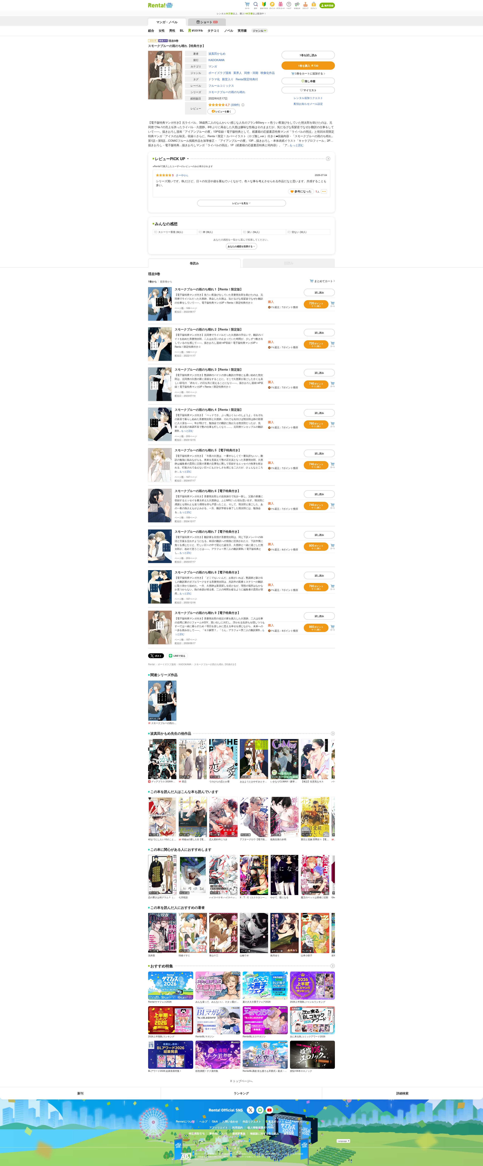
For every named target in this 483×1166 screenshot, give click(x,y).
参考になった (303, 191)
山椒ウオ (244, 955)
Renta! (151, 664)
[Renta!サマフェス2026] (169, 5)
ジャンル (258, 30)
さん (182, 175)
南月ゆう (274, 955)
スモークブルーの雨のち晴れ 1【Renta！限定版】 (209, 289)
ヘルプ (203, 1121)
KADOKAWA (216, 60)
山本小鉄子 (306, 955)
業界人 (237, 73)
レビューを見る (240, 203)
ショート (208, 22)
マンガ (212, 66)
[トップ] (156, 5)
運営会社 (289, 1133)
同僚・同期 (251, 73)
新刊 (80, 1093)
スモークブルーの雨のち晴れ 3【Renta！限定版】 (209, 369)
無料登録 (328, 5)
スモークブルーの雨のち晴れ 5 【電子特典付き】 (208, 450)
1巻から (152, 281)
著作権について (218, 1133)
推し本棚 (310, 81)
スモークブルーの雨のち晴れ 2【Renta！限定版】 (209, 329)
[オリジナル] (195, 30)
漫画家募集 (238, 1133)
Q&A (215, 1121)
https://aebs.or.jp (201, 1159)
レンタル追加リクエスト (308, 98)
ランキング (241, 1093)
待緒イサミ (184, 955)
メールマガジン (298, 1121)
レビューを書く (223, 111)
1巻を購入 (308, 65)
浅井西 (151, 955)
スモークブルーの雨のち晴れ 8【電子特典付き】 (208, 572)
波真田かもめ (216, 53)
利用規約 (237, 1127)
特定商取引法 (197, 1133)
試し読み (319, 292)
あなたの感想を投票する (240, 246)
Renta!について (185, 1121)
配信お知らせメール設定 (308, 104)
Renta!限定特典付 (247, 79)
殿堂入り (227, 79)
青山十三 (213, 955)
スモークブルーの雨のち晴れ (226, 92)
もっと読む (297, 145)
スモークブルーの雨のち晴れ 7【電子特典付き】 (208, 531)
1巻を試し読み (308, 55)
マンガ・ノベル (167, 22)
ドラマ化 (214, 79)
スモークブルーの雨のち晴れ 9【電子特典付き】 (208, 613)
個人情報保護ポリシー (260, 1127)
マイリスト (310, 90)
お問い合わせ (230, 1121)
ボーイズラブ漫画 (219, 73)
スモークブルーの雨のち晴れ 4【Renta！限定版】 (209, 409)
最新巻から (166, 281)
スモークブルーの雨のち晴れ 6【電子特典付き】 (208, 491)
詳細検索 (402, 1093)
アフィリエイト (218, 1127)
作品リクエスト (252, 1121)
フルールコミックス (221, 85)
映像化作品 (268, 73)
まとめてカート (323, 281)
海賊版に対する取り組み (264, 1133)
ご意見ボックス (275, 1121)
